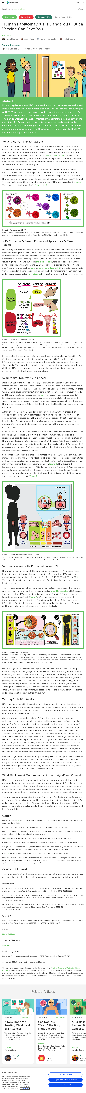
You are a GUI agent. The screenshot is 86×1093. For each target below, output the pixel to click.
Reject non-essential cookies (65, 1080)
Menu (80, 9)
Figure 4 (33, 597)
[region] (43, 1080)
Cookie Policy (24, 1088)
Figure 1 (38, 185)
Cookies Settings (65, 1075)
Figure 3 (33, 476)
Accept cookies (66, 1085)
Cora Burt (6, 945)
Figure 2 (54, 268)
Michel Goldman (8, 934)
